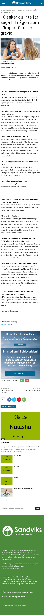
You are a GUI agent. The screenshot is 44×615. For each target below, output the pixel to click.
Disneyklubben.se (25, 555)
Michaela (17, 455)
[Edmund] (6, 470)
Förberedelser (11, 10)
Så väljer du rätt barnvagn (31, 391)
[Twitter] (14, 399)
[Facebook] (9, 399)
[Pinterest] (19, 399)
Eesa (16, 477)
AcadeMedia (17, 564)
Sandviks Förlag (7, 550)
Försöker (3, 10)
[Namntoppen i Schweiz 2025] (6, 492)
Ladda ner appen (6, 325)
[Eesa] (6, 481)
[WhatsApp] (24, 399)
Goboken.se (11, 555)
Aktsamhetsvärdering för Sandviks (14, 597)
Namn (2, 439)
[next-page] (5, 500)
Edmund (17, 466)
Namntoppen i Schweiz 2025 (24, 489)
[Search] (41, 3)
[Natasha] (20, 426)
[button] (3, 3)
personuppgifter (27, 592)
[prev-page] (2, 500)
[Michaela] (6, 459)
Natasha (5, 442)
